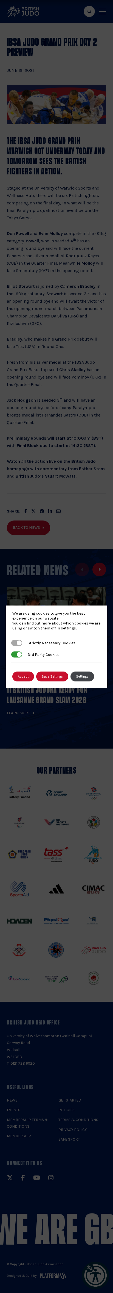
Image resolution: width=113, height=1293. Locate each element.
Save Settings (52, 676)
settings (68, 628)
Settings (82, 676)
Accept (23, 676)
